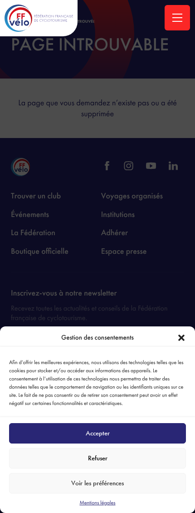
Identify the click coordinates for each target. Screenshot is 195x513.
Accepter (98, 433)
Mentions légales (97, 502)
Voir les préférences (97, 483)
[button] (181, 337)
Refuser (97, 458)
